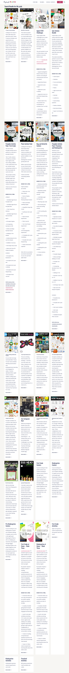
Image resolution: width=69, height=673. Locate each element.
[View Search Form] (64, 2)
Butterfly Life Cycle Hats (25, 30)
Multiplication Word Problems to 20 (57, 419)
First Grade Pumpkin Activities (57, 354)
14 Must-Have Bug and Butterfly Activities (11, 355)
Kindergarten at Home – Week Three (41, 546)
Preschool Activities (24, 659)
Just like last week (41, 551)
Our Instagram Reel (25, 420)
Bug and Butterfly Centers (42, 145)
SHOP (60, 2)
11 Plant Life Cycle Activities (10, 30)
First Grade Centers (40, 464)
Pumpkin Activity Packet (10, 418)
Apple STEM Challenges (40, 32)
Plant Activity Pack (26, 144)
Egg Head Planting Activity (25, 482)
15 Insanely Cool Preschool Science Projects (42, 419)
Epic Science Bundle (55, 32)
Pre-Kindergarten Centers (11, 525)
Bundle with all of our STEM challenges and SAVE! (42, 61)
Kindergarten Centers (56, 464)
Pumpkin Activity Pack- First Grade (11, 145)
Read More (9, 61)
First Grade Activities (55, 525)
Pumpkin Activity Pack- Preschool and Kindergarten (57, 146)
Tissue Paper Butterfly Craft (26, 354)
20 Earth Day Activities (40, 354)
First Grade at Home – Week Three (25, 546)
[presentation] (11, 18)
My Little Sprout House (9, 482)
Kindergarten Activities (9, 659)
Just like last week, (25, 551)
